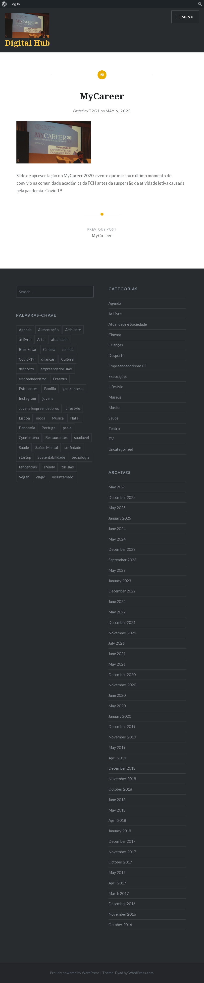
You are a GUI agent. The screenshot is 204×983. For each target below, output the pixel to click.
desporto (26, 369)
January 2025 (119, 518)
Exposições (117, 376)
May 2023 (117, 570)
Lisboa (24, 418)
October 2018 (120, 789)
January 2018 (119, 831)
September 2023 (122, 560)
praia (67, 427)
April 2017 (117, 883)
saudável (81, 437)
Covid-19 (27, 359)
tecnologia (81, 457)
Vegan (24, 477)
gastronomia (73, 388)
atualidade (59, 339)
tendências (28, 467)
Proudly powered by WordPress (75, 973)
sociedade (72, 447)
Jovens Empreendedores (39, 408)
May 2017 (117, 872)
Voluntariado (62, 477)
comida (67, 349)
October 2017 (120, 862)
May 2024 (117, 539)
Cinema (114, 334)
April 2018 (117, 820)
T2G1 (94, 111)
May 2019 (117, 747)
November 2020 (122, 685)
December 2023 (122, 549)
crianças (48, 359)
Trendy (49, 467)
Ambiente (73, 329)
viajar (40, 477)
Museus (114, 397)
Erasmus (60, 379)
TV (111, 438)
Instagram (27, 398)
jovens (47, 398)
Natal (74, 418)
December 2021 (122, 622)
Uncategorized (120, 449)
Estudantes (28, 388)
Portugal (49, 427)
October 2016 (120, 924)
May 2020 (117, 705)
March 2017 (118, 893)
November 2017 (122, 851)
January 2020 (119, 716)
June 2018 (117, 799)
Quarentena (29, 437)
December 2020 (122, 674)
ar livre (25, 339)
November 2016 (122, 914)
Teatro (114, 428)
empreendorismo (33, 379)
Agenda (114, 303)
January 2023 (119, 580)
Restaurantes (56, 437)
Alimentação (48, 329)
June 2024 (117, 528)
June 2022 (117, 601)
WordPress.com (140, 973)
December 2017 (122, 841)
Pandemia (27, 427)
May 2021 (117, 664)
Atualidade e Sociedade (127, 324)
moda (40, 418)
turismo (67, 467)
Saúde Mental (46, 447)
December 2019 (122, 726)
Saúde (113, 418)
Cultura (67, 359)
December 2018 (122, 768)
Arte (41, 339)
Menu (188, 17)
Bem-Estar (28, 349)
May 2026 (117, 487)
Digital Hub (27, 43)
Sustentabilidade (51, 457)
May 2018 (117, 810)
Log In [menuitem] (15, 4)
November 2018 (122, 778)
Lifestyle (115, 386)
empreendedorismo (56, 369)
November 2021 (122, 633)
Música (114, 407)
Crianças (115, 345)
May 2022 (117, 612)
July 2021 (116, 643)
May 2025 (117, 507)
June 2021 (117, 653)
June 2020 (117, 695)
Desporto (116, 355)
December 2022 (122, 591)
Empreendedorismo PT (127, 366)
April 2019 (117, 758)
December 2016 (122, 903)
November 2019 (122, 737)
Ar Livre (115, 313)
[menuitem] (4, 4)
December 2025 (122, 497)
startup (25, 457)
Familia (50, 388)
